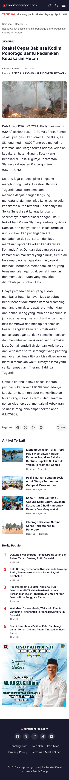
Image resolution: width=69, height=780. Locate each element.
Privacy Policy (17, 752)
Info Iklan (53, 746)
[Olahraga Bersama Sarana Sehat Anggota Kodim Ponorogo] (12, 527)
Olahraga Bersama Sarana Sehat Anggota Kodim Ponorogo (43, 525)
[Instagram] (34, 736)
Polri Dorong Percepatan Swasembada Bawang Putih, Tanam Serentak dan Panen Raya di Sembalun (38, 572)
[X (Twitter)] (26, 736)
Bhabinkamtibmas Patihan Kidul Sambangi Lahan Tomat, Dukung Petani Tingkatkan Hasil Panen (37, 630)
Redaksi (37, 746)
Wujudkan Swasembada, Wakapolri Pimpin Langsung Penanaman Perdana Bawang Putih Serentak (37, 612)
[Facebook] (17, 736)
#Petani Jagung (44, 14)
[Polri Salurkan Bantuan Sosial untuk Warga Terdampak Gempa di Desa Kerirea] (12, 483)
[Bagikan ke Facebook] (18, 427)
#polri (58, 14)
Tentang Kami (19, 746)
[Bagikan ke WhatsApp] (33, 427)
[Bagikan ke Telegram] (41, 427)
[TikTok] (43, 736)
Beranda (7, 24)
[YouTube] (51, 736)
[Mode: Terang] (50, 5)
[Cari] (56, 5)
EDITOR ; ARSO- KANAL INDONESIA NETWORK (39, 73)
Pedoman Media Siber (46, 752)
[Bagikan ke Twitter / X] (25, 427)
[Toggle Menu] (63, 5)
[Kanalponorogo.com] (20, 5)
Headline (20, 24)
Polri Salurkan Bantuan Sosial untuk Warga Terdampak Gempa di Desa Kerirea (45, 481)
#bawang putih (25, 14)
